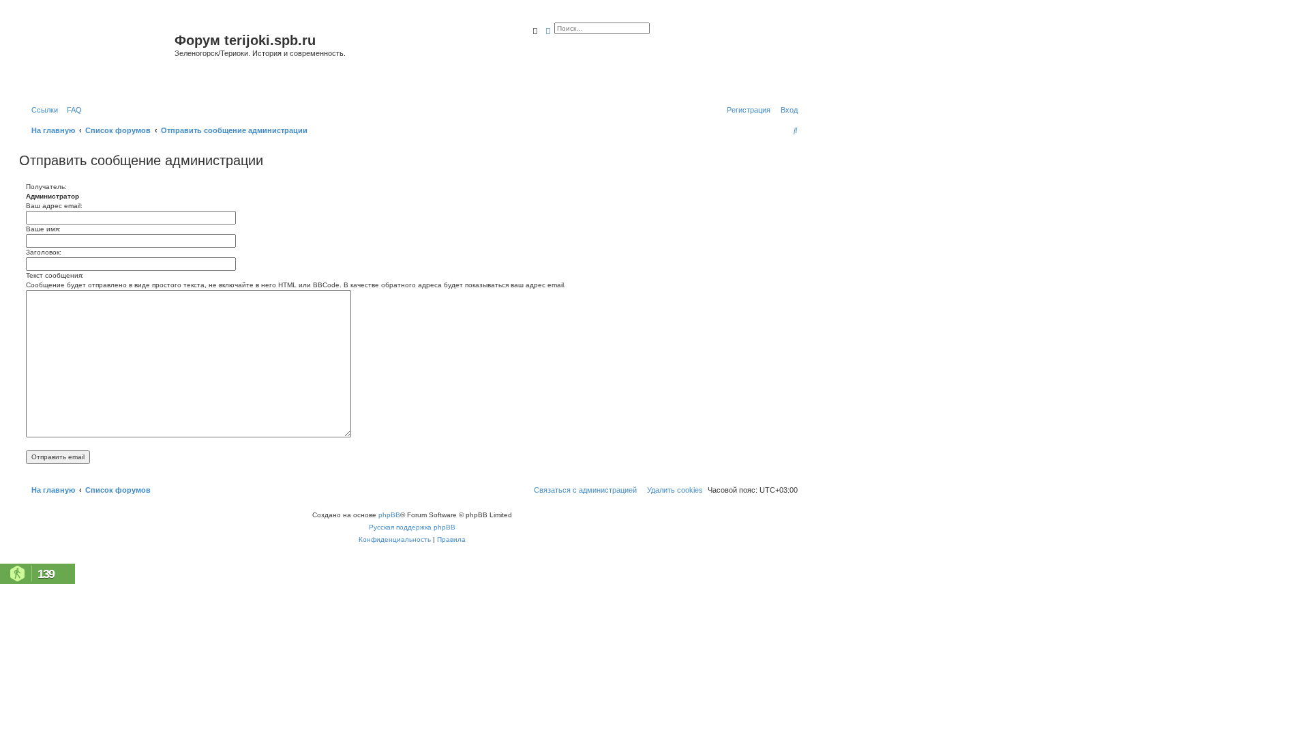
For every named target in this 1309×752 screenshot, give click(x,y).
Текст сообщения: (55, 275)
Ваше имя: (43, 229)
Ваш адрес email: (54, 205)
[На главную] (98, 57)
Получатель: (46, 186)
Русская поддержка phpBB (412, 527)
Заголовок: (43, 252)
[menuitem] (71, 110)
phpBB (389, 515)
